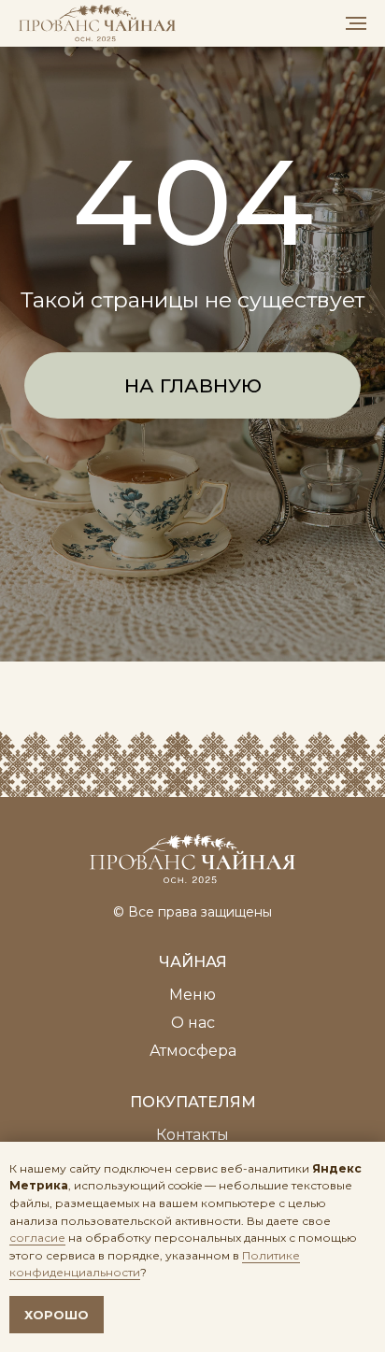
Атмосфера (193, 1051)
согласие (37, 1238)
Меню (192, 994)
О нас (193, 1023)
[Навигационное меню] (356, 23)
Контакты (192, 1135)
